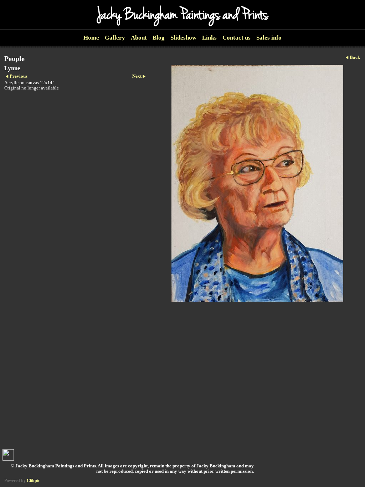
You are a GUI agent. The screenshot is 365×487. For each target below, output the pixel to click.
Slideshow (183, 37)
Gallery (115, 37)
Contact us (236, 37)
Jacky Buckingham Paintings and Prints (182, 14)
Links (209, 37)
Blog (159, 37)
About (139, 37)
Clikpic (33, 480)
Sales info (269, 37)
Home (91, 37)
